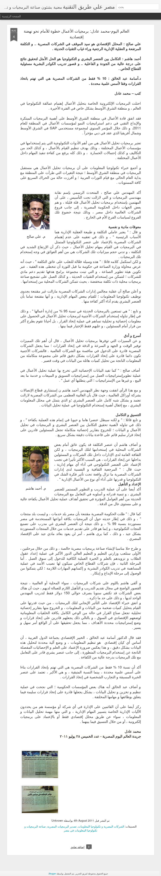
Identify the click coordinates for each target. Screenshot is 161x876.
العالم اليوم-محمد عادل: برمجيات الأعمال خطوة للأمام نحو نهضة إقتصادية (76, 33)
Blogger (52, 873)
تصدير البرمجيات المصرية (62, 826)
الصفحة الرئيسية (11, 16)
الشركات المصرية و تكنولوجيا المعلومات (101, 826)
